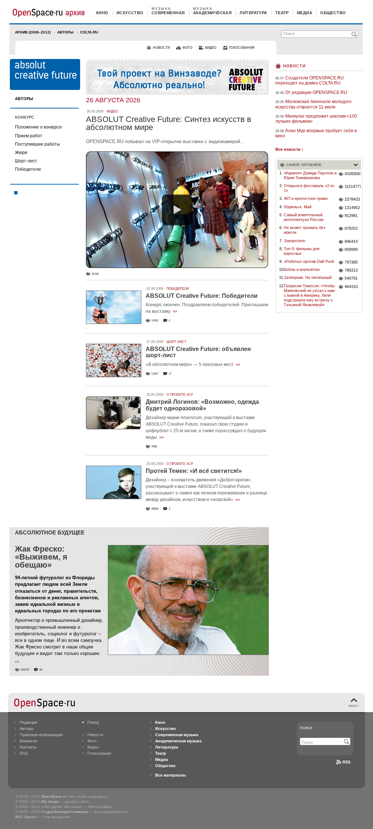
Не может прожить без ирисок (304, 229)
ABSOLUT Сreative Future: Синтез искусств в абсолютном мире (168, 123)
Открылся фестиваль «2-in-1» (309, 188)
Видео (93, 747)
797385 (351, 262)
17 (170, 373)
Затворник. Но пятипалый (307, 277)
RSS (24, 753)
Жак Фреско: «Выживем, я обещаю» (41, 556)
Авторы (65, 32)
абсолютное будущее (50, 532)
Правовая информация (41, 735)
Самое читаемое (304, 165)
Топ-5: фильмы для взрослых (301, 251)
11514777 (353, 186)
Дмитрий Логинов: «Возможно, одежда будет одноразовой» (202, 405)
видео (210, 48)
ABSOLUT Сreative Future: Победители (202, 296)
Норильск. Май (297, 207)
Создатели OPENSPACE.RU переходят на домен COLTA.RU (309, 80)
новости (161, 48)
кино (102, 13)
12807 (154, 373)
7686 (154, 446)
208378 (24, 669)
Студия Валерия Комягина (64, 812)
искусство (130, 13)
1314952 (352, 207)
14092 (154, 320)
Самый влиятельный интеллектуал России (303, 217)
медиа (304, 13)
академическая (212, 13)
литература (253, 13)
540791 (351, 278)
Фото (92, 741)
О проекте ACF (179, 394)
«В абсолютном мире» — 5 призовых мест (189, 364)
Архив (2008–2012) (33, 32)
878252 (351, 228)
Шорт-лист (26, 160)
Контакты (28, 747)
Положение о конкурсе (38, 127)
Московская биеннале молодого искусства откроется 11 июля (313, 104)
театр (282, 13)
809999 (351, 249)
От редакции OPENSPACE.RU (316, 92)
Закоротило (294, 240)
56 (40, 669)
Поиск (306, 728)
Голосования (99, 753)
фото (187, 48)
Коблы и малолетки (301, 269)
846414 (351, 241)
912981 (351, 215)
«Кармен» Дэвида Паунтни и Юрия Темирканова (310, 175)
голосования (242, 48)
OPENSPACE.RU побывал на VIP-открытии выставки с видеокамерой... (165, 141)
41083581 (353, 173)
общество (333, 13)
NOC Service (26, 817)
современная (168, 13)
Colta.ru (89, 32)
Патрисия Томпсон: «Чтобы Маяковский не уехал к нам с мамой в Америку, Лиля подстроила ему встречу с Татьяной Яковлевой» (309, 295)
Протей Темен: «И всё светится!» (194, 471)
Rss (346, 762)
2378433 (352, 199)
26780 (95, 274)
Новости (294, 65)
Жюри (21, 152)
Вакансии (28, 741)
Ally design (50, 802)
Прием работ (28, 135)
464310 (351, 286)
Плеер (93, 722)
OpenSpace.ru (53, 796)
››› (175, 311)
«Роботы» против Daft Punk (309, 261)
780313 (351, 270)
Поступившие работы (37, 144)
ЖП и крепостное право (306, 198)
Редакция (28, 722)
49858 (154, 508)
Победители (28, 169)
